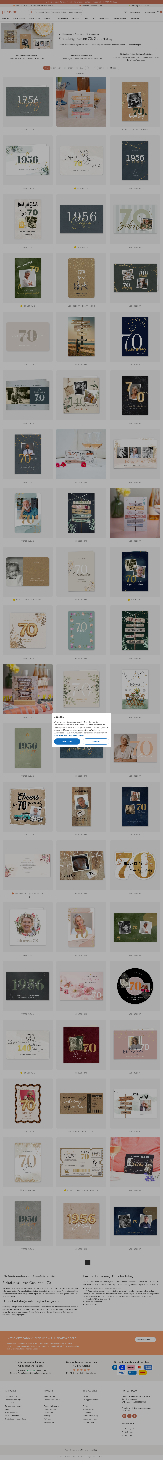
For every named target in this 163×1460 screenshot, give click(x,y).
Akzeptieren (67, 741)
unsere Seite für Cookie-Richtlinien (69, 735)
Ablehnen (96, 741)
